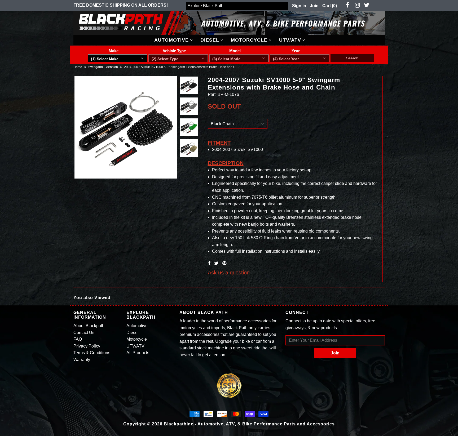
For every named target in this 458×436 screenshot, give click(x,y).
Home (77, 67)
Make (113, 50)
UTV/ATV (290, 40)
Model (235, 50)
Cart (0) (329, 5)
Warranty (81, 359)
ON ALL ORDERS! (120, 5)
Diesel (209, 40)
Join (314, 5)
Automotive (171, 40)
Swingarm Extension (103, 67)
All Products (137, 352)
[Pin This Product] (224, 263)
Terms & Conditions (91, 352)
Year (296, 50)
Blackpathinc (178, 424)
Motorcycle (249, 40)
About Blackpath (88, 325)
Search (352, 58)
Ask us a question (229, 272)
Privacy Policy (86, 346)
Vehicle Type (174, 50)
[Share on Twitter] (216, 263)
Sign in (299, 5)
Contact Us (83, 332)
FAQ (77, 339)
